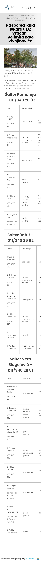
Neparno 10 (31, 559)
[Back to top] (37, 552)
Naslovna (13, 16)
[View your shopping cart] (29, 7)
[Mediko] (9, 7)
